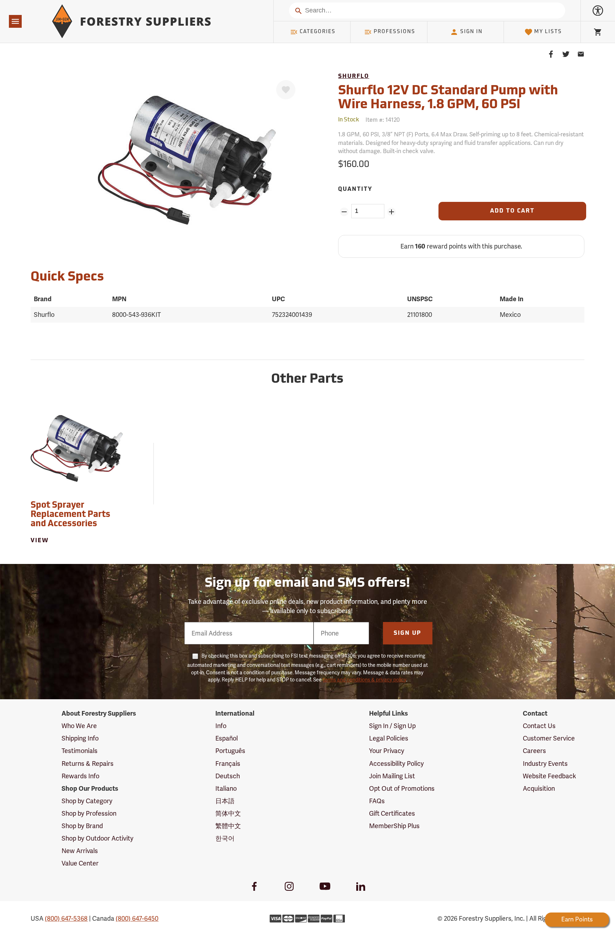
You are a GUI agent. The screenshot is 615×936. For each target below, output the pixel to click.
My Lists (548, 32)
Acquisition (539, 788)
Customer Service (549, 738)
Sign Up (407, 633)
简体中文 (228, 813)
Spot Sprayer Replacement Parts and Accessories (70, 515)
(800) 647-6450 (137, 918)
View (40, 541)
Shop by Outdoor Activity (97, 838)
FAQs (377, 801)
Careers (534, 751)
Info (220, 726)
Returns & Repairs (88, 763)
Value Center (80, 863)
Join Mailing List (392, 776)
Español (226, 738)
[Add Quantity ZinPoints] (392, 212)
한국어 (225, 838)
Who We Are (79, 726)
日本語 (225, 801)
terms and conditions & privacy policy (364, 679)
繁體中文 (228, 826)
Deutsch (227, 776)
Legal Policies (388, 738)
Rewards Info (80, 776)
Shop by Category (87, 801)
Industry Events (545, 763)
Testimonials (80, 751)
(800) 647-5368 (66, 918)
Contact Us (539, 726)
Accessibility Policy (396, 763)
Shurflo (353, 76)
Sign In (471, 32)
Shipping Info (80, 738)
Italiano (226, 788)
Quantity (355, 189)
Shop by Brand (82, 826)
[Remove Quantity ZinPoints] (344, 212)
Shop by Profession (89, 813)
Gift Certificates (392, 813)
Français (227, 763)
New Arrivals (80, 851)
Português (230, 751)
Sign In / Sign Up (392, 726)
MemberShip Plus (394, 826)
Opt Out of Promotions (402, 788)
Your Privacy (386, 751)
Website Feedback (549, 776)
